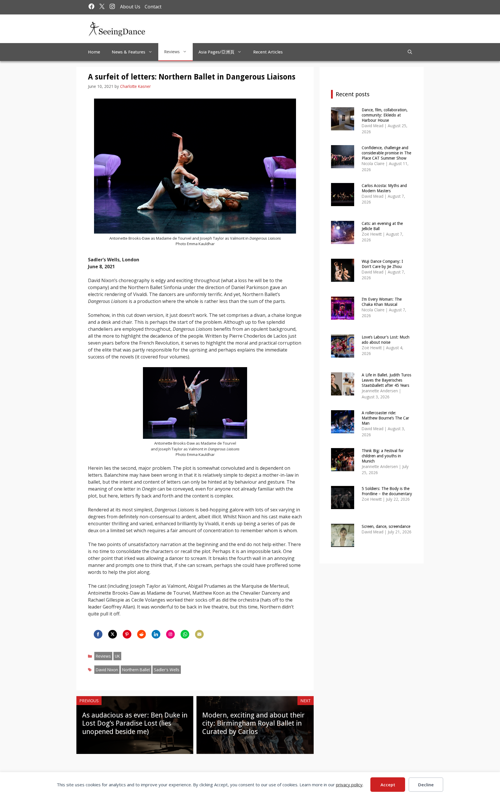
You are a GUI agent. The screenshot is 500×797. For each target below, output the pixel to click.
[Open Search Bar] (410, 52)
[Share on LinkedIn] (156, 634)
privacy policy (349, 784)
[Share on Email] (199, 634)
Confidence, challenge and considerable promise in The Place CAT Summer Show (386, 152)
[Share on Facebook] (98, 634)
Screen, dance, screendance (386, 526)
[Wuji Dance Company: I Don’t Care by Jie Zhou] (342, 278)
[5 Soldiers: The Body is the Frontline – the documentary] (342, 505)
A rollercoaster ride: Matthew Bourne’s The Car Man (385, 418)
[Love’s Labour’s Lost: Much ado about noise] (342, 353)
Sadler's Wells (166, 669)
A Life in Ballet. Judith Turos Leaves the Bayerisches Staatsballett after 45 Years (386, 380)
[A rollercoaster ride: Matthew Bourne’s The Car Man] (342, 429)
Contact (153, 6)
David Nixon (107, 669)
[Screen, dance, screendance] (342, 543)
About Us (130, 6)
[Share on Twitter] (112, 634)
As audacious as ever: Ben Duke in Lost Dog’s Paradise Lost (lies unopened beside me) (135, 723)
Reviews (172, 51)
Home (94, 52)
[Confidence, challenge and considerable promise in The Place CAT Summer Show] (342, 164)
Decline (426, 784)
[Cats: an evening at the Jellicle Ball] (342, 240)
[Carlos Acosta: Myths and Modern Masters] (342, 202)
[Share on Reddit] (141, 634)
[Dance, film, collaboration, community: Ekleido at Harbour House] (342, 126)
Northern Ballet (136, 669)
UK (117, 656)
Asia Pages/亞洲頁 (216, 52)
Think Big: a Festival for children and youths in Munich (383, 455)
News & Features (128, 52)
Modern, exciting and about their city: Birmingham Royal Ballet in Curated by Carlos (253, 723)
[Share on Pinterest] (127, 634)
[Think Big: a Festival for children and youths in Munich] (342, 467)
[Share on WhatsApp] (185, 634)
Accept (387, 784)
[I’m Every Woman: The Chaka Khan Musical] (342, 315)
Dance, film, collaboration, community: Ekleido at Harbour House (385, 115)
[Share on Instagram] (170, 634)
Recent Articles (268, 52)
